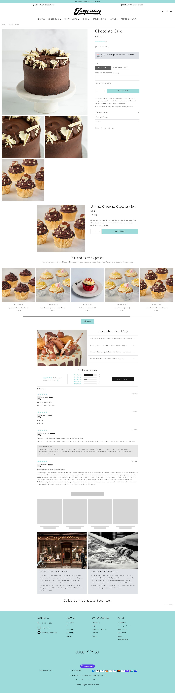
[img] (42, 394)
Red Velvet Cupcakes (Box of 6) (87, 308)
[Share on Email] (113, 128)
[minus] (97, 91)
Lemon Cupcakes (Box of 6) (122, 308)
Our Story (70, 623)
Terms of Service (93, 680)
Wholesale (70, 629)
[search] (163, 11)
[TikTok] (87, 652)
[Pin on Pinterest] (109, 128)
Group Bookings (123, 640)
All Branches (122, 623)
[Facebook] (78, 652)
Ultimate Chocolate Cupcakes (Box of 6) (156, 308)
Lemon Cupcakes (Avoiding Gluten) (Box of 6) (53, 308)
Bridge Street (122, 629)
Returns (94, 636)
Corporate (70, 633)
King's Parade (122, 633)
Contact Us (96, 623)
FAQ (93, 626)
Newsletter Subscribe (99, 629)
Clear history (169, 605)
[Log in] (167, 11)
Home (4, 25)
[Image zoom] (45, 72)
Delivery (95, 633)
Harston (120, 636)
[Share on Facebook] (101, 128)
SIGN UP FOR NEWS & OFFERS (133, 5)
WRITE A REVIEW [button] (122, 379)
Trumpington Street (124, 626)
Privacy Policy (80, 680)
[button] (100, 42)
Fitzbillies (78, 671)
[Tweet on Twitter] (105, 128)
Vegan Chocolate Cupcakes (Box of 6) (18, 308)
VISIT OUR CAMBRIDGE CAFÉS (44, 5)
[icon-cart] (171, 11)
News (68, 626)
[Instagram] (82, 652)
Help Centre (46, 628)
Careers (69, 636)
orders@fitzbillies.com (49, 633)
